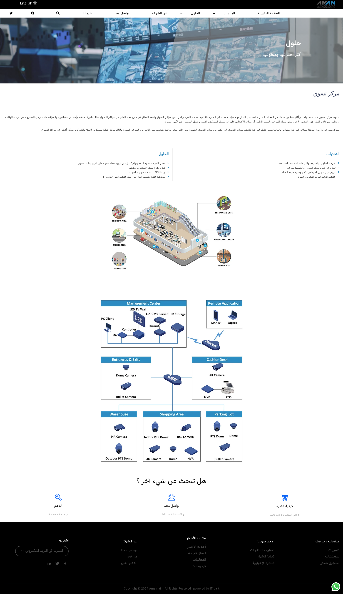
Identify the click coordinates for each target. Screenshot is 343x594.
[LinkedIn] (49, 563)
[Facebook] (65, 563)
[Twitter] (57, 563)
